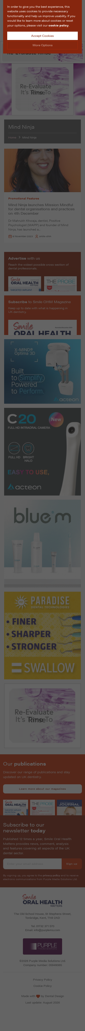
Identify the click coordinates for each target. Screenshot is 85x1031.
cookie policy (58, 25)
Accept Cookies (42, 36)
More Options (43, 45)
